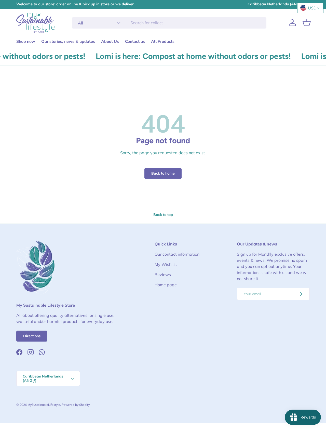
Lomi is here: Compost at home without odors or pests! (190, 56)
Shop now (25, 41)
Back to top (163, 214)
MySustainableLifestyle (44, 405)
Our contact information (177, 254)
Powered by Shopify (76, 405)
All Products (162, 41)
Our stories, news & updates (68, 41)
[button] (306, 22)
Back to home (163, 173)
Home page (166, 284)
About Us (110, 41)
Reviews (163, 274)
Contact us (135, 41)
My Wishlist (166, 264)
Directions (31, 336)
